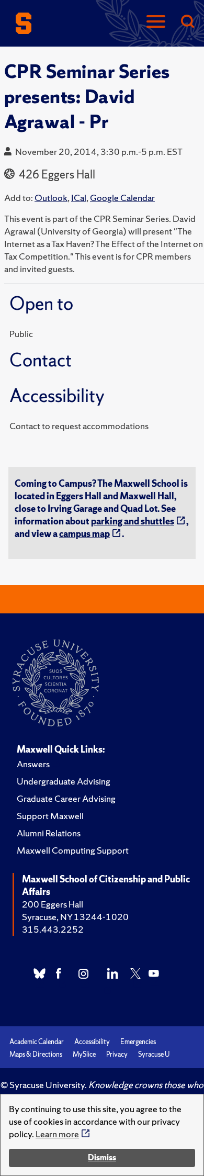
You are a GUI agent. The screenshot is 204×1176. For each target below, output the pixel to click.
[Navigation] (156, 22)
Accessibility (92, 1041)
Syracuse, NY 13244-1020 (75, 917)
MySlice (84, 1054)
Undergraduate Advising (63, 781)
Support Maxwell (50, 816)
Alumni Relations (49, 833)
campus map (84, 534)
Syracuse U (153, 1054)
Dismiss (102, 1157)
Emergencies (138, 1041)
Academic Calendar (36, 1041)
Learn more (57, 1134)
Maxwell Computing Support (73, 850)
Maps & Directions (35, 1054)
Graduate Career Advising (66, 798)
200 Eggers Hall (52, 904)
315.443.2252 (53, 929)
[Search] (187, 22)
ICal (78, 198)
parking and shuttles (132, 521)
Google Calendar (122, 198)
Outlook (51, 198)
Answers (33, 764)
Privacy (117, 1054)
